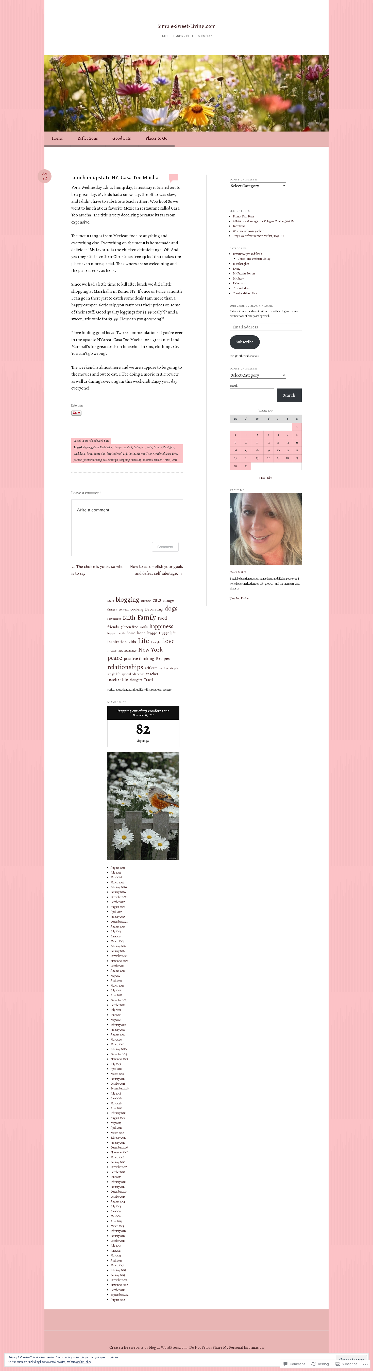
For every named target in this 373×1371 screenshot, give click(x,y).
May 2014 (116, 1216)
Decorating (154, 609)
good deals (79, 454)
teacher (152, 674)
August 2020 (118, 1034)
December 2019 (119, 1054)
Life (125, 454)
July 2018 (116, 1093)
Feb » (269, 478)
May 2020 (116, 1039)
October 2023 (118, 966)
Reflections (87, 138)
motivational (157, 454)
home (131, 633)
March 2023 (117, 986)
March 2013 (117, 1265)
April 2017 (116, 1128)
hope (89, 454)
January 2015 (118, 1187)
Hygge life (167, 633)
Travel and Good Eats (96, 441)
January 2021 (118, 1030)
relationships (110, 460)
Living (236, 269)
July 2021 (116, 1010)
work (174, 460)
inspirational (114, 454)
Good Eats (121, 138)
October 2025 (118, 902)
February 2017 (118, 1138)
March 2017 (117, 1133)
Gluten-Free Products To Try (254, 259)
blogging (87, 447)
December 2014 (119, 1192)
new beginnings (127, 651)
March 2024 (117, 941)
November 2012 (119, 1285)
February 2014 (118, 1231)
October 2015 (118, 1172)
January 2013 (118, 1275)
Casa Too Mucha (102, 447)
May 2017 (116, 1123)
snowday (136, 460)
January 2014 (118, 1236)
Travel (166, 460)
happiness (161, 626)
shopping (124, 460)
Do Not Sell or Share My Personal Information (226, 1347)
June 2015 (116, 1177)
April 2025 (116, 912)
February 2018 (119, 1113)
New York (171, 454)
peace (114, 658)
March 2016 (117, 1157)
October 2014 (118, 1197)
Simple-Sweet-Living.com (187, 26)
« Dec (262, 478)
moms (112, 650)
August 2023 (118, 971)
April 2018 (117, 1108)
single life (113, 674)
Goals (144, 627)
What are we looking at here (248, 231)
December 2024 (119, 922)
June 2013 (116, 1251)
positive (78, 460)
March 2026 (117, 882)
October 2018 (118, 1084)
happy (111, 633)
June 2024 (116, 936)
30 (235, 466)
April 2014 (116, 1221)
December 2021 (119, 1000)
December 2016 (119, 1147)
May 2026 (116, 877)
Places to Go (156, 138)
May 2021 (116, 1020)
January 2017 (118, 1143)
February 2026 (119, 887)
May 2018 (116, 1103)
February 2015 (118, 1182)
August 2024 (118, 926)
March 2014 (117, 1226)
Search (234, 386)
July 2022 (116, 990)
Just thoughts (241, 264)
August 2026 (118, 868)
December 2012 (119, 1280)
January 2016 (118, 1162)
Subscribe (244, 342)
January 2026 (118, 892)
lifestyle (155, 642)
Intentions (239, 226)
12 (268, 442)
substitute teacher (152, 460)
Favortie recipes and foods (247, 254)
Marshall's (143, 454)
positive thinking (92, 460)
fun (172, 447)
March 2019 (117, 1074)
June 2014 (116, 1211)
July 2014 (116, 1206)
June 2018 (116, 1098)
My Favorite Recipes (244, 273)
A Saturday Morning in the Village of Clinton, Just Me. (264, 221)
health (121, 633)
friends (113, 627)
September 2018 (120, 1088)
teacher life (117, 679)
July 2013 (116, 1246)
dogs (171, 608)
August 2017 (118, 1118)
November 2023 (119, 961)
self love (163, 668)
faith (149, 447)
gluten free (129, 626)
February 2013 (118, 1270)
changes (118, 447)
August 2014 (118, 1201)
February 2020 (119, 1049)
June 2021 (116, 1015)
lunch (132, 454)
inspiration (117, 642)
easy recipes (114, 619)
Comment (165, 547)
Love (168, 640)
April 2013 (116, 1260)
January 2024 (118, 951)
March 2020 (117, 1044)
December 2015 (119, 1167)
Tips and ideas (241, 288)
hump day (99, 454)
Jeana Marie (238, 572)
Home (57, 138)
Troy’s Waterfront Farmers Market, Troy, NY (258, 236)
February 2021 (118, 1025)
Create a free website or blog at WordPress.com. (148, 1347)
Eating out (139, 447)
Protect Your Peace (243, 216)
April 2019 (116, 1069)
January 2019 (118, 1079)
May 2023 (116, 976)
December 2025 (119, 897)
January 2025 (118, 917)
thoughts (136, 680)
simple (174, 668)
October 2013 (118, 1241)
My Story (238, 278)
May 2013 (116, 1255)
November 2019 (119, 1059)
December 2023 (119, 956)
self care (151, 668)
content (128, 447)
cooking (136, 609)
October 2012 (118, 1290)
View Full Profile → (241, 598)
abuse (110, 601)
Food (166, 447)
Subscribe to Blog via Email (251, 305)
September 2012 (119, 1295)
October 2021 (118, 1005)
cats (156, 600)
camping (146, 601)
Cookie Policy (83, 1362)
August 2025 (118, 907)
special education (133, 674)
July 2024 (116, 931)
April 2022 (116, 995)
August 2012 (118, 1300)
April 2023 (116, 980)
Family (158, 447)
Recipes (163, 658)
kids (132, 642)
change (168, 600)
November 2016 (119, 1152)
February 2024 (118, 946)
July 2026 (116, 872)
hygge (152, 633)
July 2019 (116, 1064)
